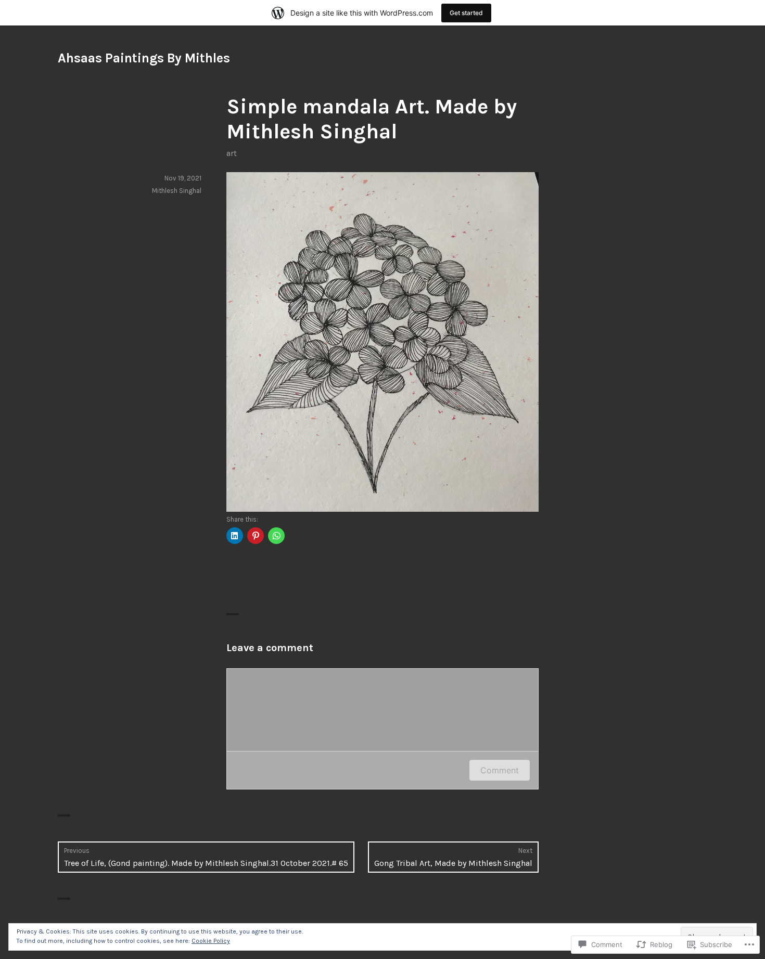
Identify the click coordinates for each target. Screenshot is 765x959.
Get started (466, 13)
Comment (499, 770)
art (231, 153)
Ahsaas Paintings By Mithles (144, 58)
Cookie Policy (211, 940)
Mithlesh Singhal (176, 191)
